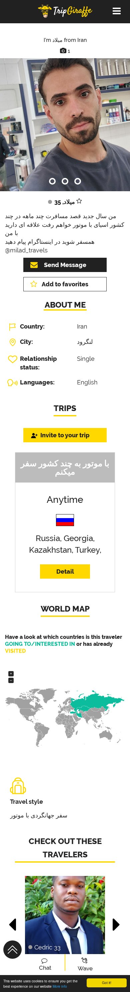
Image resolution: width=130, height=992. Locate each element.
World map (65, 609)
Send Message (65, 264)
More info (60, 986)
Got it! (106, 982)
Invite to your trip (65, 435)
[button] (12, 921)
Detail (65, 571)
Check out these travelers (65, 847)
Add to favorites (65, 284)
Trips (65, 408)
